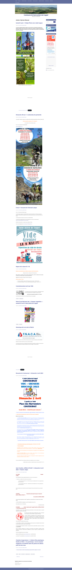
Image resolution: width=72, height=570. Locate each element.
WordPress (36, 568)
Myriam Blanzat (24, 25)
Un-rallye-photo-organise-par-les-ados (23, 110)
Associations (20, 324)
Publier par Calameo (51, 65)
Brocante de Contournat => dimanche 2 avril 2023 (29, 373)
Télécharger (29, 110)
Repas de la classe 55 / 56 (23, 266)
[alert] (51, 70)
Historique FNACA (18, 369)
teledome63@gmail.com (19, 126)
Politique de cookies (17, 564)
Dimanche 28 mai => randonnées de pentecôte (28, 115)
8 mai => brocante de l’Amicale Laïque (26, 207)
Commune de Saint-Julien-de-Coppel (36, 15)
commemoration (21, 298)
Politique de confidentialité (18, 563)
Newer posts (42, 556)
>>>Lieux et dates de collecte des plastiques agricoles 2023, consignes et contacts (28, 549)
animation (17, 324)
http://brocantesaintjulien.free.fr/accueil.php (22, 220)
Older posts (18, 556)
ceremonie (17, 298)
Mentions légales (17, 562)
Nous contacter (17, 2)
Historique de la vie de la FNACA (25, 327)
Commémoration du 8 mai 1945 (24, 286)
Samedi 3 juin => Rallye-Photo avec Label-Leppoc (29, 23)
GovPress (33, 568)
